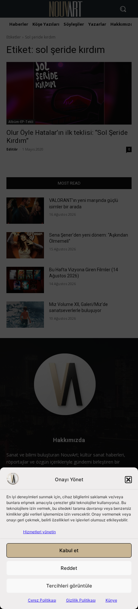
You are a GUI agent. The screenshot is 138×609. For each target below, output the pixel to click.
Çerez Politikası (42, 600)
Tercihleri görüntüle (69, 586)
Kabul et (69, 550)
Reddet (69, 568)
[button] (128, 479)
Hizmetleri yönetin (39, 531)
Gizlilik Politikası (81, 600)
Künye (111, 600)
